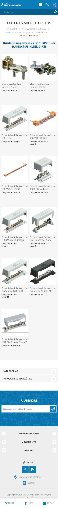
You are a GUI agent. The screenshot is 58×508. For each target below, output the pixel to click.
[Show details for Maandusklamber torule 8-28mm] (43, 67)
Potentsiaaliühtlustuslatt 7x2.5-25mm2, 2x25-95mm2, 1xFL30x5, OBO (43, 240)
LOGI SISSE (42, 43)
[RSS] (32, 469)
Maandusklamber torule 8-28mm (39, 85)
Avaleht (13, 28)
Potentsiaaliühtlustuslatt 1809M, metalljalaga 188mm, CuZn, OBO (15, 240)
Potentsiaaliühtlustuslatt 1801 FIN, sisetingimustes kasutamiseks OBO (15, 139)
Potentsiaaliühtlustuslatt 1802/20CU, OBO (15, 187)
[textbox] (26, 12)
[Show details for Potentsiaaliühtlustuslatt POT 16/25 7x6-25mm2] (15, 322)
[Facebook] (25, 469)
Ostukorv (54, 4)
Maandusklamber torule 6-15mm (11, 85)
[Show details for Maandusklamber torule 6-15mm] (15, 67)
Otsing (55, 12)
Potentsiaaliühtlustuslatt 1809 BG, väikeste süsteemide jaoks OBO (43, 189)
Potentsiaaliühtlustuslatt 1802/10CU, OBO (43, 137)
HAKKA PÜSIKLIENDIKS (28, 46)
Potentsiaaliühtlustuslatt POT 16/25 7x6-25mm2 (15, 341)
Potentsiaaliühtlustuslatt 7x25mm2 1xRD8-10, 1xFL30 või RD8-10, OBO (15, 291)
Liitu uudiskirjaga (53, 409)
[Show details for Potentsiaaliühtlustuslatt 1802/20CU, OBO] (15, 169)
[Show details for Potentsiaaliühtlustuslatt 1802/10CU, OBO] (43, 118)
